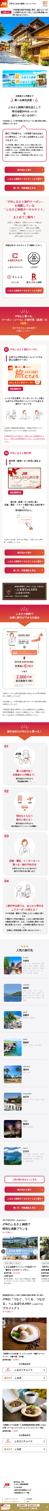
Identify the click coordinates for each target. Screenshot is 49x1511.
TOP (27, 1502)
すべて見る (7, 1232)
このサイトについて (11, 1499)
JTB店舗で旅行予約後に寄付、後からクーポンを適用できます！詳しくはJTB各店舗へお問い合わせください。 (30, 12)
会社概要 (29, 1499)
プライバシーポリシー (11, 1502)
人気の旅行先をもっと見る (24, 1179)
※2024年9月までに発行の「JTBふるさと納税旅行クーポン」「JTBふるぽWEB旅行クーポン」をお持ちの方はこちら (24, 438)
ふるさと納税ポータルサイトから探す (24, 179)
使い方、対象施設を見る (24, 188)
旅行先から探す (24, 170)
